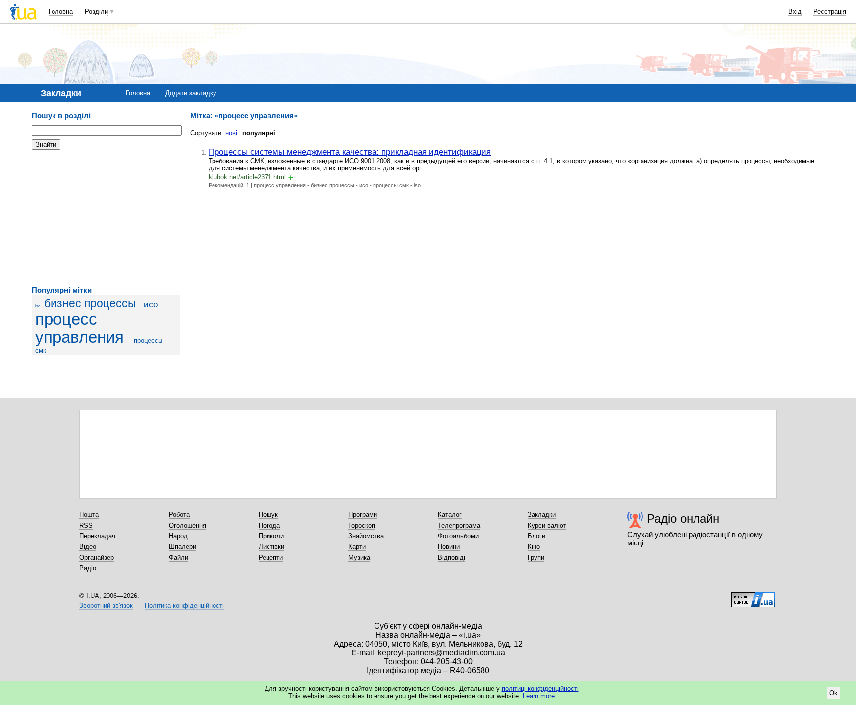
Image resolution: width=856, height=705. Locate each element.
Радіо (87, 568)
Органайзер (96, 557)
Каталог (450, 514)
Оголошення (187, 525)
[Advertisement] (106, 218)
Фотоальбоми (458, 536)
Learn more (539, 696)
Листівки (271, 546)
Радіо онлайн (683, 518)
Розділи (96, 11)
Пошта (89, 514)
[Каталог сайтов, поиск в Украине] (753, 596)
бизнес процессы (90, 303)
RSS (86, 525)
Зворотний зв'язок (106, 605)
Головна (61, 11)
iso (37, 306)
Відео (87, 546)
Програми (362, 514)
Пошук (268, 514)
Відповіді (451, 557)
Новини (449, 546)
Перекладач (97, 536)
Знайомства (366, 536)
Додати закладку (190, 93)
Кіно (534, 546)
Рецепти (271, 557)
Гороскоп (361, 525)
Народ (178, 536)
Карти (357, 546)
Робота (179, 514)
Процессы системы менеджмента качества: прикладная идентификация (350, 152)
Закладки (542, 514)
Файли (178, 557)
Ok (833, 693)
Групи (536, 557)
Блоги (536, 536)
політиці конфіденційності (540, 688)
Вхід (795, 11)
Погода (269, 525)
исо (151, 304)
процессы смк (391, 185)
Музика (359, 557)
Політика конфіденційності (184, 605)
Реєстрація (829, 11)
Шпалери (182, 546)
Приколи (271, 536)
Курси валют (547, 525)
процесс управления (79, 328)
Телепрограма (459, 525)
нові (231, 133)
